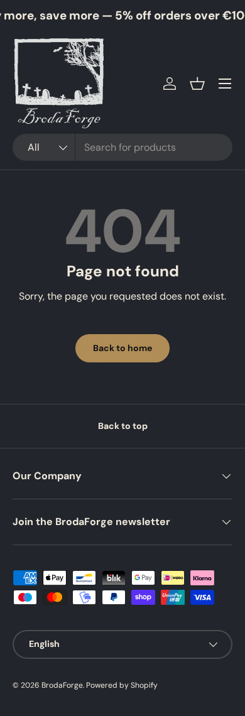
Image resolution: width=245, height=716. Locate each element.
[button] (197, 83)
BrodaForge (62, 685)
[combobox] (122, 147)
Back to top (123, 425)
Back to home (122, 348)
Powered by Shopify (122, 685)
